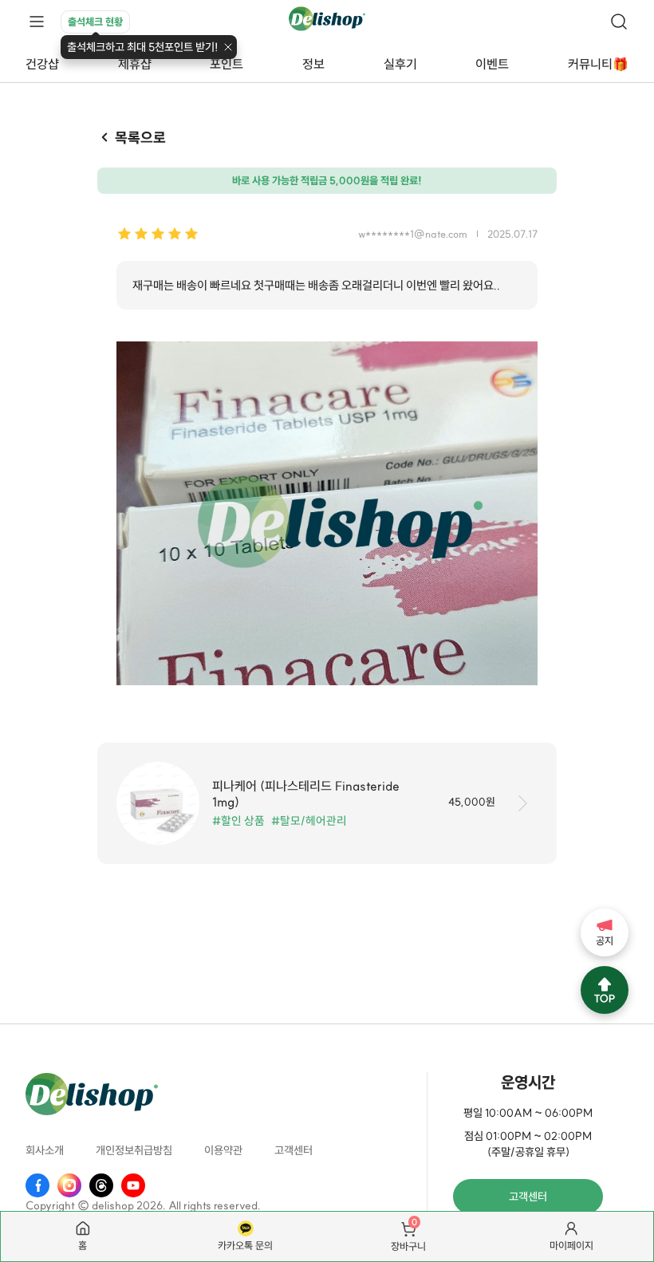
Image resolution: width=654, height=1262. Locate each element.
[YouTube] (133, 1185)
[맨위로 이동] (604, 990)
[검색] (618, 21)
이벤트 (492, 64)
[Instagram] (69, 1185)
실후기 (400, 64)
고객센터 (293, 1150)
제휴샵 (135, 64)
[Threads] (101, 1185)
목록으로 (140, 137)
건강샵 (42, 64)
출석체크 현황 (95, 21)
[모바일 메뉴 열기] (37, 22)
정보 (313, 64)
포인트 (226, 64)
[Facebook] (37, 1185)
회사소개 (45, 1150)
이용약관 (223, 1150)
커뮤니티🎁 (598, 64)
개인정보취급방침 (134, 1150)
